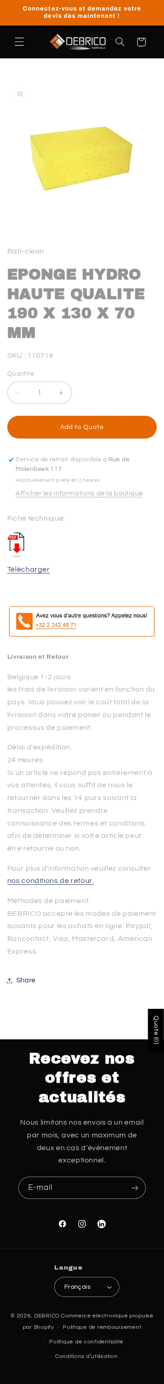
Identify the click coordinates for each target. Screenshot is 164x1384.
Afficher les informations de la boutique (79, 493)
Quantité (20, 374)
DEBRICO (47, 1315)
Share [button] (26, 980)
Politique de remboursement (102, 1327)
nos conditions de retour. (50, 880)
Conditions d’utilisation (86, 1356)
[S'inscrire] (134, 1188)
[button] (19, 41)
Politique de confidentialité (86, 1341)
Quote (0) (156, 1030)
